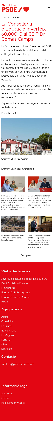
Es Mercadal (8, 331)
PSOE (4, 302)
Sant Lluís (6, 349)
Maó (4, 344)
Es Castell (6, 326)
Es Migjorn (7, 335)
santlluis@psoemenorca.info (17, 364)
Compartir (26, 255)
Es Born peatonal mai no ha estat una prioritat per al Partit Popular (12, 238)
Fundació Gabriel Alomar (15, 297)
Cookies (5, 398)
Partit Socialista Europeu (15, 283)
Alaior (4, 317)
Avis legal (7, 394)
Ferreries (6, 340)
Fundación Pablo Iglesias (15, 293)
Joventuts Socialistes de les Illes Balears (24, 279)
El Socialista (8, 288)
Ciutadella (16, 17)
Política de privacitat (13, 403)
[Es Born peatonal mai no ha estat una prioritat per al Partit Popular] (13, 224)
